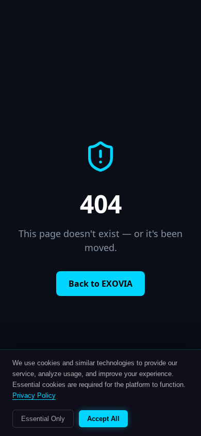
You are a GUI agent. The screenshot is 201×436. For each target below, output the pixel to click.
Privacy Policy (34, 395)
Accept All (103, 419)
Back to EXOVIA (100, 283)
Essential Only (43, 419)
